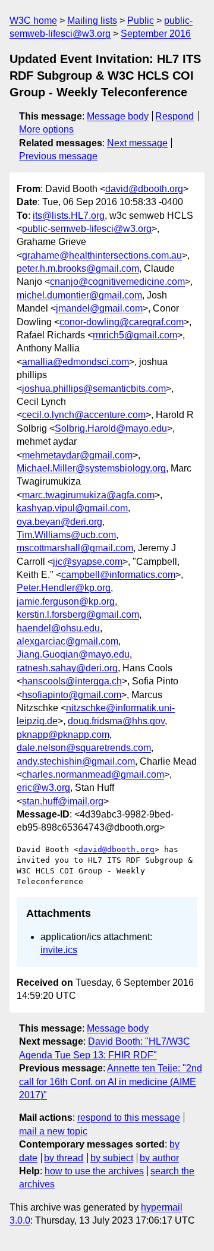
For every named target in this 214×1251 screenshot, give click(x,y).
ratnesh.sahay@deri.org (67, 668)
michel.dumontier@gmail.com (79, 295)
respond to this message (128, 1117)
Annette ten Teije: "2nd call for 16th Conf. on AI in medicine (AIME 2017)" (110, 1081)
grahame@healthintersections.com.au (102, 255)
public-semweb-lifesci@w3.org (87, 229)
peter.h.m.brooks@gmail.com (78, 268)
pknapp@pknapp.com (63, 735)
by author (159, 1158)
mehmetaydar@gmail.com (77, 455)
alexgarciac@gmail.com (67, 641)
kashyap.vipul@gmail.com (72, 508)
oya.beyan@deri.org (59, 522)
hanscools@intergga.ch (72, 681)
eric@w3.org (43, 787)
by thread (63, 1158)
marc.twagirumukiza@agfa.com (88, 495)
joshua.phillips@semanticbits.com (94, 389)
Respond (174, 116)
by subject (111, 1158)
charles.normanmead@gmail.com (93, 774)
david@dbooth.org (144, 189)
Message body (118, 116)
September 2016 (156, 34)
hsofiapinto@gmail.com (71, 695)
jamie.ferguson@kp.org (66, 601)
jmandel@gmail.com (99, 308)
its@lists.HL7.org (69, 215)
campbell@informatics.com (118, 575)
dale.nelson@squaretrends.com (84, 748)
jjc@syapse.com (87, 562)
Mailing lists (92, 20)
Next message (137, 143)
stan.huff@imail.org (62, 801)
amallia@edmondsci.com (75, 362)
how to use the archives (94, 1171)
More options (46, 129)
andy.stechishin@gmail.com (76, 761)
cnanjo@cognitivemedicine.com (117, 281)
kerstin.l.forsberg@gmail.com (78, 614)
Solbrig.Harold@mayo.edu (111, 428)
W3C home (33, 20)
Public (140, 20)
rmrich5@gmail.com (135, 335)
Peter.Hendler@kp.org (64, 588)
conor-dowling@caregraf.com (121, 322)
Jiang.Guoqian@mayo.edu (73, 654)
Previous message (58, 156)
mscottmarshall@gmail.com (75, 548)
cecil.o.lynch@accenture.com (84, 415)
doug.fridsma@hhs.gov (116, 721)
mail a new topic (53, 1131)
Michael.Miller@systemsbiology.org (91, 468)
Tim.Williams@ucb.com (66, 535)
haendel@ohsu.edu (58, 628)
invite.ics (58, 950)
